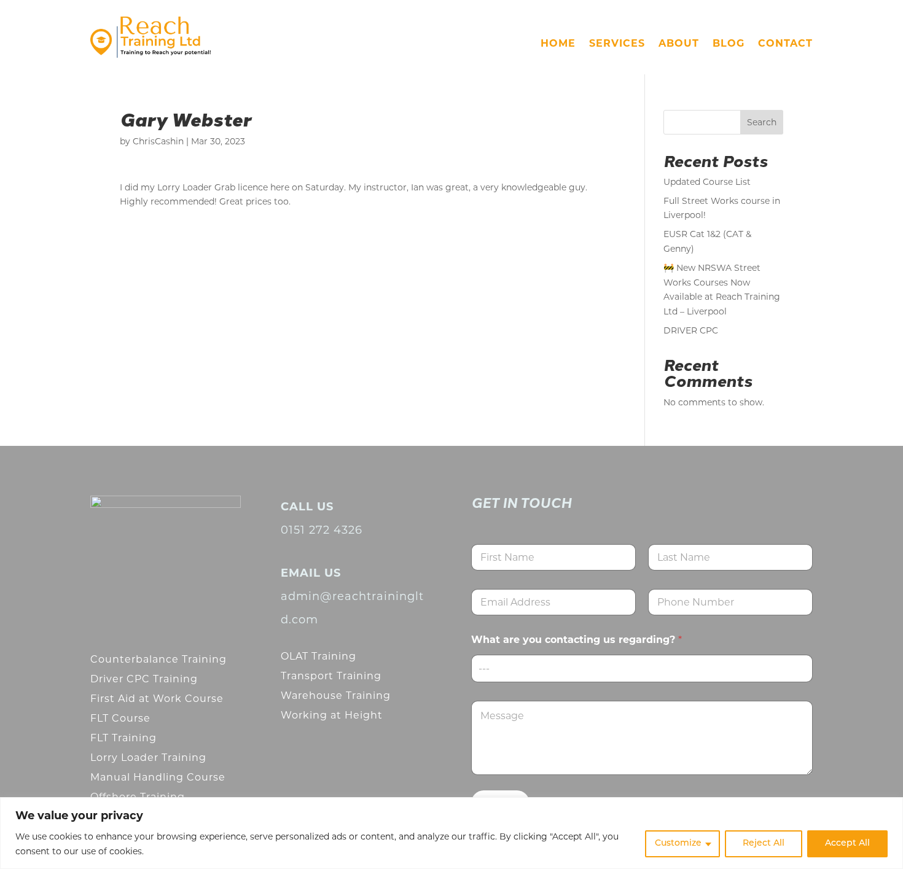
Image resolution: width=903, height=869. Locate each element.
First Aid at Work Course (157, 698)
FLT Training (123, 738)
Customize (678, 843)
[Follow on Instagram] (135, 598)
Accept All (847, 843)
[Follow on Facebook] (103, 598)
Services (617, 44)
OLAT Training (318, 656)
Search (761, 122)
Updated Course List (707, 181)
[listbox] (642, 668)
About (679, 44)
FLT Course (120, 718)
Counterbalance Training (158, 659)
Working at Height (332, 715)
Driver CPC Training (144, 679)
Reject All (763, 843)
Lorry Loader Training (148, 757)
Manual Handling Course (157, 777)
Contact (785, 44)
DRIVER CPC (690, 330)
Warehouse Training (336, 695)
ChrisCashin (158, 141)
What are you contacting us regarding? (576, 639)
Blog (729, 44)
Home (558, 44)
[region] (451, 833)
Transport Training (331, 676)
